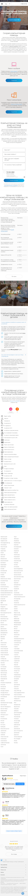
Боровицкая (3, 584)
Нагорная (16, 636)
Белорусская (3, 572)
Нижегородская (17, 640)
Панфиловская (4, 670)
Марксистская (17, 612)
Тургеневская (17, 684)
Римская (2, 722)
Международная (17, 622)
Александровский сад (5, 542)
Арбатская (3, 554)
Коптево (16, 564)
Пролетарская (4, 704)
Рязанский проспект (5, 728)
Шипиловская (17, 728)
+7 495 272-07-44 (23, 3)
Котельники (16, 566)
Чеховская (16, 718)
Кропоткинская (17, 578)
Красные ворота (17, 574)
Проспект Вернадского (6, 706)
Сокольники (16, 644)
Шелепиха (16, 726)
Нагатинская (16, 634)
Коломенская (17, 558)
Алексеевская (3, 544)
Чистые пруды (17, 720)
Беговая (2, 568)
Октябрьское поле (5, 660)
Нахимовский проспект (19, 638)
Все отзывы (14, 854)
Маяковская (16, 618)
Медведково (16, 620)
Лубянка (15, 606)
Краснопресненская (18, 570)
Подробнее (14, 80)
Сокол (2, 746)
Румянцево (3, 726)
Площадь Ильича (4, 692)
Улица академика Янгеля (19, 692)
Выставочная (3, 620)
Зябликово (16, 538)
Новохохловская (4, 650)
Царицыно (16, 710)
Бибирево (3, 576)
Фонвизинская (17, 704)
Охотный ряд (3, 666)
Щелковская (16, 732)
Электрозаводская (18, 736)
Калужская (16, 544)
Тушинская (16, 686)
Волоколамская (4, 616)
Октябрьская (3, 658)
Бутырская (3, 598)
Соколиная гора (17, 642)
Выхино (2, 622)
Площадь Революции (5, 694)
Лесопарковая (17, 598)
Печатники (3, 684)
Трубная (16, 680)
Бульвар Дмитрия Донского (7, 592)
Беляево (2, 574)
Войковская (3, 610)
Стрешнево (16, 652)
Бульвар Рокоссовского (6, 594)
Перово (2, 680)
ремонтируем (14, 71)
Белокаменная (4, 570)
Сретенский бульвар (18, 650)
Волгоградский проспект (6, 612)
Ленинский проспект (18, 594)
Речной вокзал (4, 718)
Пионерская (3, 686)
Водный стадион (4, 608)
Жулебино (3, 638)
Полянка (2, 698)
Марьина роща (17, 614)
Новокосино (3, 644)
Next (26, 845)
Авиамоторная (4, 536)
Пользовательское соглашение (11, 185)
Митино (15, 628)
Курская (15, 590)
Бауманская (3, 566)
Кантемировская (17, 546)
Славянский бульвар (5, 742)
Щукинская (16, 734)
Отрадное (3, 664)
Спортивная (16, 648)
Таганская (16, 662)
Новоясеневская (4, 652)
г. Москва (24, 0)
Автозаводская (4, 538)
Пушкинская (3, 712)
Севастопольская (4, 736)
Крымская (16, 582)
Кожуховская (16, 556)
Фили (15, 702)
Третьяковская (17, 676)
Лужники (16, 608)
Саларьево (3, 732)
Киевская (16, 552)
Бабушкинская (4, 558)
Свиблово (3, 734)
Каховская (16, 548)
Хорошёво (16, 708)
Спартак (16, 646)
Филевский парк (17, 700)
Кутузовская (16, 592)
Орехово (3, 662)
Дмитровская (3, 628)
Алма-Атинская (4, 546)
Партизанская (4, 676)
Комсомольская (17, 560)
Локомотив (16, 602)
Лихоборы (16, 600)
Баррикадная (3, 564)
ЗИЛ (1, 640)
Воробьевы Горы (4, 618)
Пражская (3, 700)
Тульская (16, 682)
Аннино (2, 552)
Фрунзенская (17, 706)
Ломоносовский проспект (19, 604)
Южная (15, 740)
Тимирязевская (17, 674)
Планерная (3, 688)
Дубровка (3, 636)
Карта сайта (3, 883)
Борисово (3, 582)
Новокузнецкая (4, 646)
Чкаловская (16, 722)
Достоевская (3, 634)
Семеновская (3, 738)
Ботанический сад (4, 586)
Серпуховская (4, 740)
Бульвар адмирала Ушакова (7, 590)
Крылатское (16, 580)
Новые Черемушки (5, 654)
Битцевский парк (4, 580)
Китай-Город (17, 554)
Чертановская (17, 716)
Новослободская (4, 648)
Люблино (16, 610)
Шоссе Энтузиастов (18, 730)
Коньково (16, 562)
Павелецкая (3, 668)
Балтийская (3, 562)
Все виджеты (3, 0)
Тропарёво (16, 678)
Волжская (3, 614)
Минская (16, 626)
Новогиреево (4, 642)
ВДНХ (2, 602)
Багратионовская (4, 560)
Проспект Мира (4, 708)
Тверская (16, 664)
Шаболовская (17, 724)
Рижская (2, 720)
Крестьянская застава (19, 576)
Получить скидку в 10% (14, 19)
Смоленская (3, 744)
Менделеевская (17, 624)
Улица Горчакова (17, 694)
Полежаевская (4, 696)
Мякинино (16, 632)
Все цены (14, 276)
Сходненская (16, 660)
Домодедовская (4, 632)
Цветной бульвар (18, 712)
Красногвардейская (18, 568)
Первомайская (4, 678)
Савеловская (3, 730)
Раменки (2, 716)
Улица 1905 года (17, 690)
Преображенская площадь (6, 702)
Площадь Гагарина (5, 690)
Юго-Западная (17, 738)
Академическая (4, 540)
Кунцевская (16, 588)
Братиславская (4, 588)
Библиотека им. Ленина (6, 578)
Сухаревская (16, 658)
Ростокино (3, 724)
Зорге (15, 536)
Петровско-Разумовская (6, 682)
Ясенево (16, 742)
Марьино (16, 616)
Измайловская (17, 542)
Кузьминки (16, 586)
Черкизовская (17, 714)
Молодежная (16, 630)
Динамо (2, 626)
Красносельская (17, 572)
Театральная (17, 666)
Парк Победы (3, 674)
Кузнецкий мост (17, 584)
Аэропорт (3, 556)
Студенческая (17, 656)
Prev (1, 845)
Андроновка (3, 550)
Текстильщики (17, 668)
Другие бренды (23, 883)
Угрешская (16, 688)
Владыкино (3, 606)
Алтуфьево (3, 548)
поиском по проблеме (15, 401)
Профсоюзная (4, 710)
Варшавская (3, 600)
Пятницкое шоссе (4, 714)
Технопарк (16, 672)
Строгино (16, 654)
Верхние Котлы (4, 604)
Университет (17, 698)
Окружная (3, 656)
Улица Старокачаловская (19, 696)
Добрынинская (4, 630)
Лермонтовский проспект (19, 596)
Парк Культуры (4, 672)
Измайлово (16, 540)
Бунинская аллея (4, 596)
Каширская (16, 550)
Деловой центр (4, 624)
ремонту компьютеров (16, 104)
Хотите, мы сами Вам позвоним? (14, 526)
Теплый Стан (16, 670)
